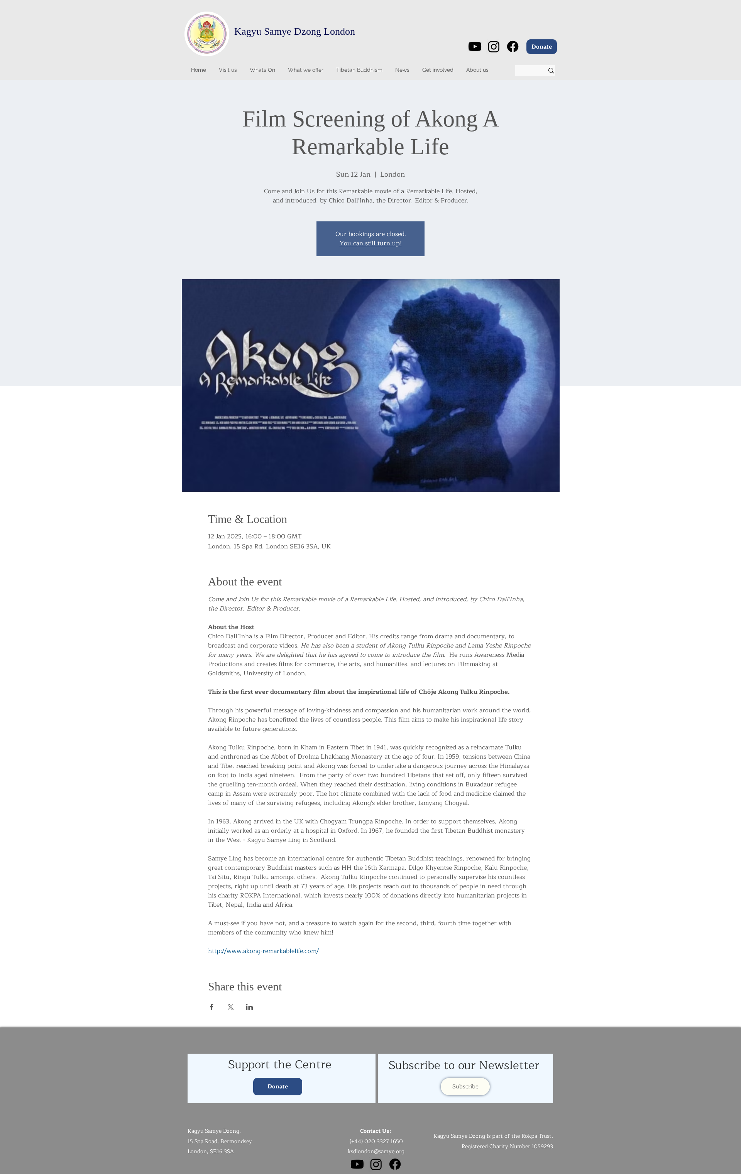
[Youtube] (474, 46)
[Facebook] (512, 46)
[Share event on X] (230, 1007)
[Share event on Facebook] (211, 1007)
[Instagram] (493, 46)
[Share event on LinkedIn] (249, 1007)
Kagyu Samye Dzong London (294, 31)
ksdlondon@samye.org (376, 1151)
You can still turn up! (371, 243)
